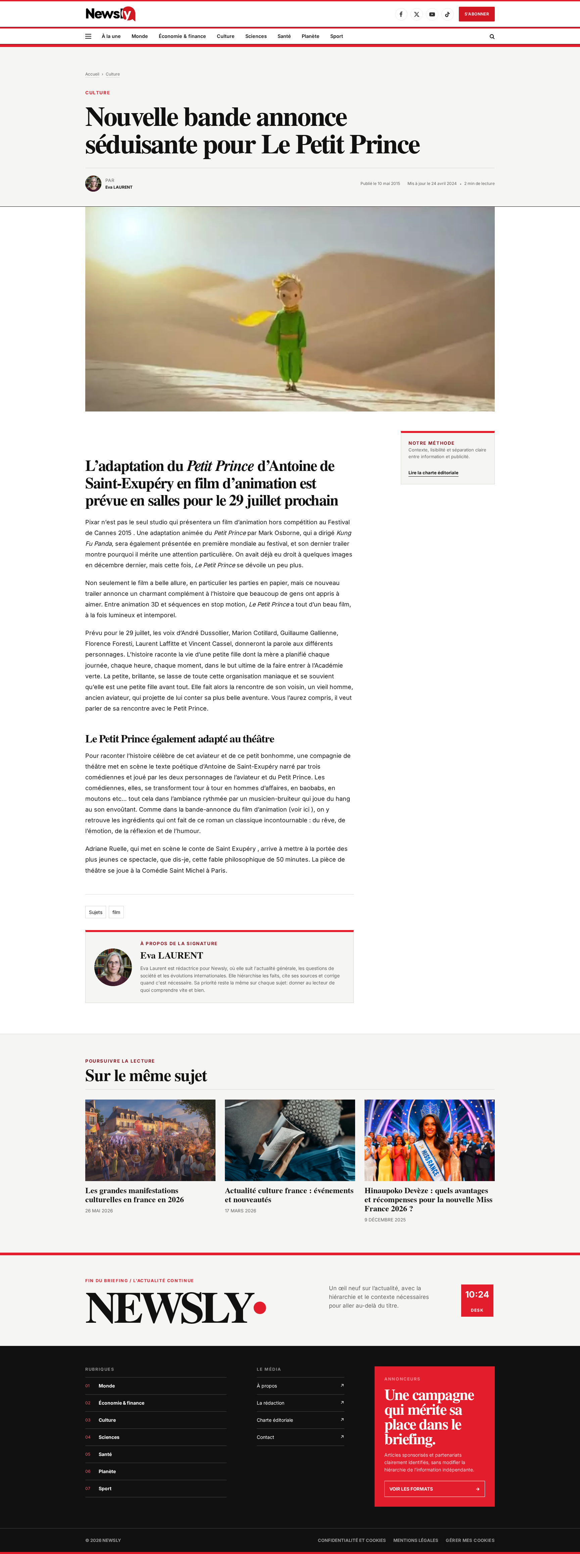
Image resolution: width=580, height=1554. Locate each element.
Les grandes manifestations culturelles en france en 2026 (134, 1194)
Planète (311, 36)
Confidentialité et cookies (352, 1540)
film (116, 912)
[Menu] (88, 36)
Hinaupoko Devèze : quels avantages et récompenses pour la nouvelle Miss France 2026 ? (428, 1199)
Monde (140, 36)
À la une (111, 36)
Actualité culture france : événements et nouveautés (289, 1194)
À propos (300, 1386)
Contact (300, 1437)
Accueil (92, 74)
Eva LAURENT (171, 955)
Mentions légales (415, 1540)
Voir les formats (434, 1489)
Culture (226, 36)
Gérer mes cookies (470, 1540)
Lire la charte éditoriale (433, 472)
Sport (336, 36)
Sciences (256, 36)
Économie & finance (182, 36)
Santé (284, 36)
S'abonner (477, 13)
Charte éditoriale (300, 1420)
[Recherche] (491, 36)
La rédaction (300, 1403)
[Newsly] (110, 14)
